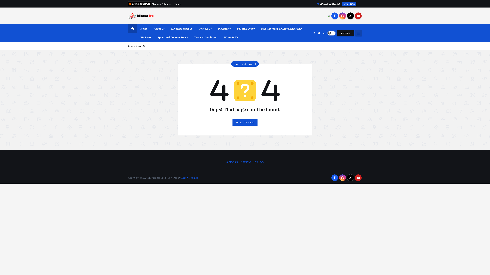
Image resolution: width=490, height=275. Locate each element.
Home (144, 28)
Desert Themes (189, 177)
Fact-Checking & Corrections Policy (281, 28)
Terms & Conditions (206, 37)
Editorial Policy (246, 28)
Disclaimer (224, 28)
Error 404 (140, 46)
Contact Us (205, 28)
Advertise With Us (181, 28)
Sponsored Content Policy (173, 37)
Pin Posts (145, 37)
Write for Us (231, 37)
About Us (159, 28)
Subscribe (345, 33)
